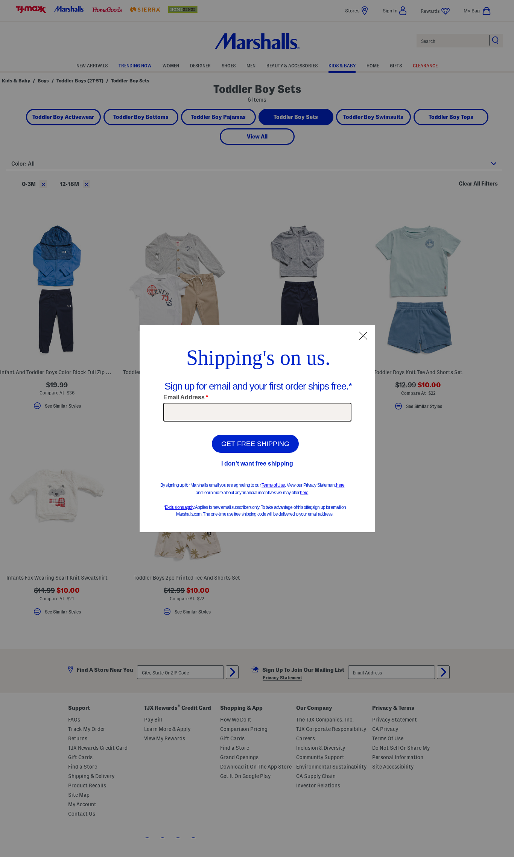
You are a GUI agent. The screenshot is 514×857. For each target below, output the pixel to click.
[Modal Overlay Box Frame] (257, 428)
